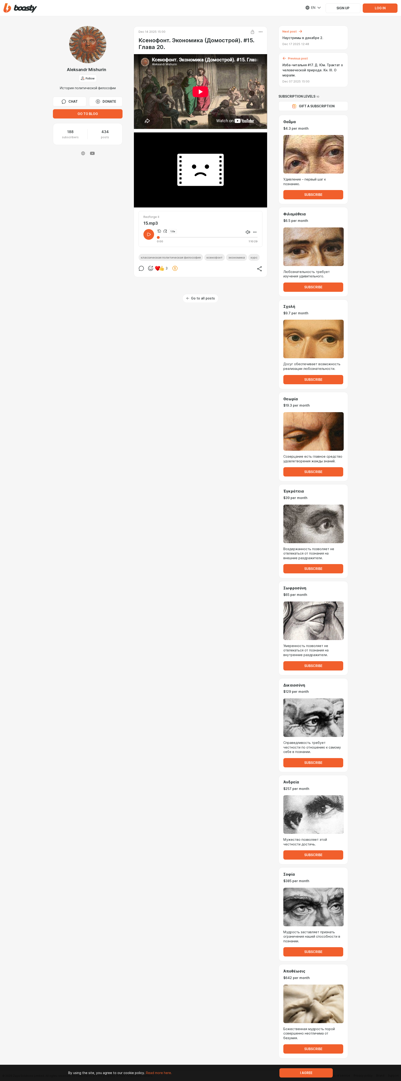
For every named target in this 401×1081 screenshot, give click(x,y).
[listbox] (310, 7)
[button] (20, 8)
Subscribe (313, 195)
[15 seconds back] (159, 231)
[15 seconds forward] (165, 231)
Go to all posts (203, 298)
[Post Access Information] (252, 32)
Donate (109, 101)
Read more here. (159, 1073)
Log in (380, 8)
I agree (306, 1073)
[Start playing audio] (148, 234)
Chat (73, 101)
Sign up (342, 8)
